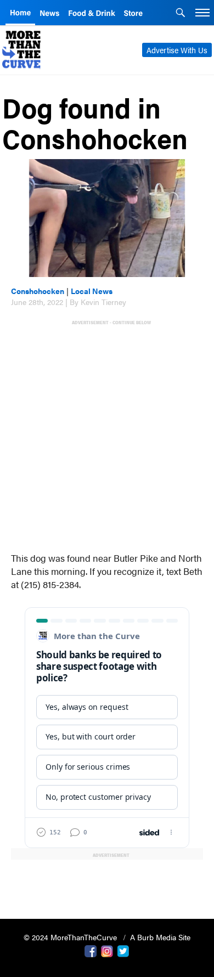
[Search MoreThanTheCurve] (180, 13)
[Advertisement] (107, 433)
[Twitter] (123, 950)
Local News (91, 290)
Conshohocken (37, 290)
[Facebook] (91, 950)
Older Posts (107, 882)
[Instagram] (107, 950)
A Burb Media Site (160, 936)
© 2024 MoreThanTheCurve (71, 936)
